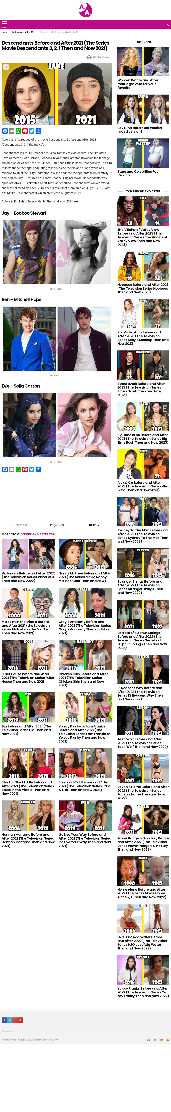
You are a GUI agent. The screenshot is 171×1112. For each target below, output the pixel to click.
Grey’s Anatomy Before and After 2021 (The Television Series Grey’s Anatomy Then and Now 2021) (85, 627)
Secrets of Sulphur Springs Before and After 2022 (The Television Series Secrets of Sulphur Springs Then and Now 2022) (142, 640)
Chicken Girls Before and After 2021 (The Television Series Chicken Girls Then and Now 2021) (83, 680)
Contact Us (7, 1031)
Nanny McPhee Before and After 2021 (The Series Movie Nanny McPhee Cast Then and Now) (85, 577)
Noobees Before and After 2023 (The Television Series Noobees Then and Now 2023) (143, 288)
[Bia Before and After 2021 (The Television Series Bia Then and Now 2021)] (28, 707)
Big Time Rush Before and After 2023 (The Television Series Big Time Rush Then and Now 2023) (142, 439)
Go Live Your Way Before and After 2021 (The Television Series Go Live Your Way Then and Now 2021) (85, 840)
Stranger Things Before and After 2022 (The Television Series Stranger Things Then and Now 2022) (140, 587)
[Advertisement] (57, 499)
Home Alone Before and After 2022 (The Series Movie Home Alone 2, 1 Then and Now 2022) (141, 893)
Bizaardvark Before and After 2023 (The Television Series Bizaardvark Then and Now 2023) (141, 389)
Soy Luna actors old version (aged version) (139, 129)
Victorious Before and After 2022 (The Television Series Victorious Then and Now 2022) (28, 577)
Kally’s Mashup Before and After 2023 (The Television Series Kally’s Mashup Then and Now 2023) (143, 338)
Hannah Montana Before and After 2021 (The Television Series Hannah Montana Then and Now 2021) (28, 840)
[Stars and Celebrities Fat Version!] (143, 153)
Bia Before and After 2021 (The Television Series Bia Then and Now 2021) (26, 730)
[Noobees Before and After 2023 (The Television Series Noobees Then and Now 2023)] (143, 266)
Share (6, 67)
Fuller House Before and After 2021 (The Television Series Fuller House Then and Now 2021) (28, 678)
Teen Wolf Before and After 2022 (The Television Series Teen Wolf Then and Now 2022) (142, 743)
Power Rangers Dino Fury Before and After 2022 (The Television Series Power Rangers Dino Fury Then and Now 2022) (143, 844)
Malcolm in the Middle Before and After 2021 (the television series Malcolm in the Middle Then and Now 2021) (26, 627)
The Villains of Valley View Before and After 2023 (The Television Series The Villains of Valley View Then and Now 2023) (142, 237)
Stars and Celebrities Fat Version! (137, 173)
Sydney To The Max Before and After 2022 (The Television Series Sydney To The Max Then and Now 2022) (142, 536)
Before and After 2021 (38, 534)
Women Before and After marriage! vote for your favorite (137, 84)
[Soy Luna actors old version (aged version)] (143, 109)
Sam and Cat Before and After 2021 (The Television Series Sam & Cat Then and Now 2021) (84, 786)
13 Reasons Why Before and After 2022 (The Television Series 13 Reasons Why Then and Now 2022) (140, 694)
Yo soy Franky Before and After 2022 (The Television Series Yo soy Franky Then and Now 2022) (143, 992)
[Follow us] (168, 24)
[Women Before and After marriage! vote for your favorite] (143, 61)
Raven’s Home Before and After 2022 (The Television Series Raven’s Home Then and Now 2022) (143, 792)
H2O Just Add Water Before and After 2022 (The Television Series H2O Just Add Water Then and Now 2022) (142, 943)
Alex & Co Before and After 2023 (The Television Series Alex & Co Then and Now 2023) (143, 486)
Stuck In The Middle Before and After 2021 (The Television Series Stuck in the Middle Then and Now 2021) (28, 788)
